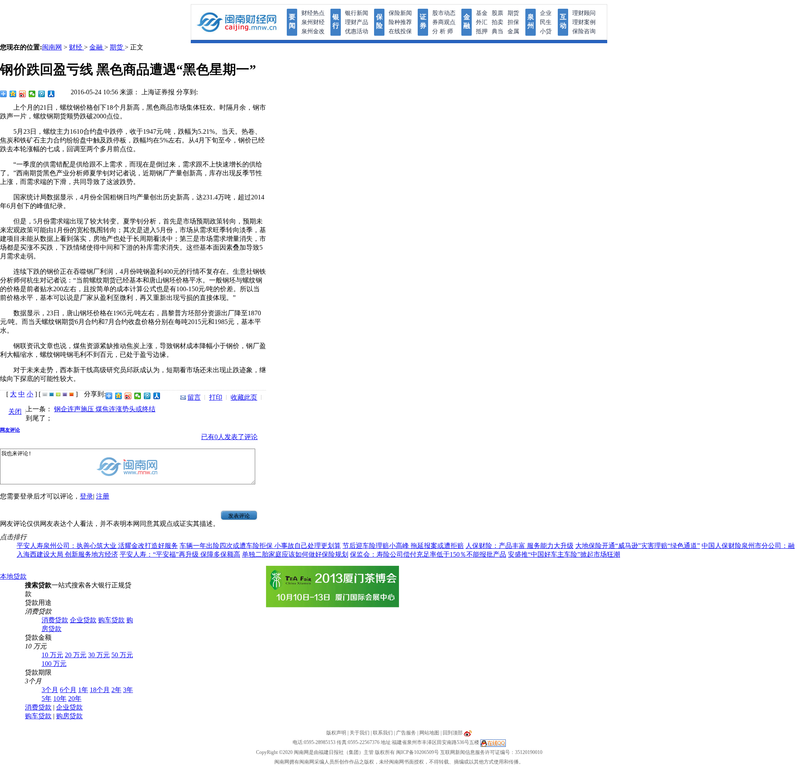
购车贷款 (111, 620)
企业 (546, 13)
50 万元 (122, 654)
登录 (86, 496)
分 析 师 (442, 31)
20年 (74, 698)
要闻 (292, 21)
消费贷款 (55, 620)
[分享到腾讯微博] (41, 94)
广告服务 (406, 733)
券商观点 (444, 22)
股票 (497, 13)
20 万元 (75, 654)
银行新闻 (356, 13)
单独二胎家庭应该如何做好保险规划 (295, 554)
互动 (563, 21)
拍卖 (497, 22)
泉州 (530, 21)
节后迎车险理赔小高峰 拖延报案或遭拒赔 (403, 545)
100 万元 (54, 663)
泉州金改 (313, 31)
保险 (379, 21)
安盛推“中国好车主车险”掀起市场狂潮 (564, 554)
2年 (116, 689)
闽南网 (52, 47)
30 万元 (99, 654)
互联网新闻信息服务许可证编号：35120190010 (491, 752)
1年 (83, 689)
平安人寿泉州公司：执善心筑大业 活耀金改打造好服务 (97, 545)
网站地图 (429, 733)
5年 (47, 698)
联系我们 (383, 733)
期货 (513, 13)
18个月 (100, 689)
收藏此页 (244, 397)
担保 (513, 22)
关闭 (15, 411)
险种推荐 (400, 22)
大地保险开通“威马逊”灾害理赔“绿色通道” (637, 545)
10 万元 (52, 654)
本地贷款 (13, 576)
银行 (335, 21)
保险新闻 (400, 13)
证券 (423, 21)
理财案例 (584, 22)
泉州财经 (313, 22)
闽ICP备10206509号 (417, 752)
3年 (128, 689)
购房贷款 (69, 715)
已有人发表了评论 (229, 436)
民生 (546, 22)
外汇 (482, 22)
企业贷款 (83, 620)
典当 (497, 31)
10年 (59, 698)
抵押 (482, 31)
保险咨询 (584, 31)
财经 (76, 47)
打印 (215, 397)
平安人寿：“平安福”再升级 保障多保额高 (180, 554)
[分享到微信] (32, 94)
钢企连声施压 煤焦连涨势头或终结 (104, 408)
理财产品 (356, 22)
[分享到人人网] (51, 94)
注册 (102, 496)
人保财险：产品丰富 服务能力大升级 (520, 545)
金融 (466, 21)
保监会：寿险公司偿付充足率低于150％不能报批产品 (428, 554)
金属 (513, 31)
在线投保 (400, 31)
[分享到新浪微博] (22, 94)
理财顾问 (584, 13)
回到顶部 (453, 733)
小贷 (546, 31)
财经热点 (313, 13)
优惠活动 (356, 31)
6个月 (68, 689)
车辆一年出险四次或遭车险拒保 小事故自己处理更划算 (260, 545)
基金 (482, 13)
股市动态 (444, 13)
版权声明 (336, 733)
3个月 (50, 689)
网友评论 (10, 430)
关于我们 (359, 733)
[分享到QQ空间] (13, 94)
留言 (194, 397)
